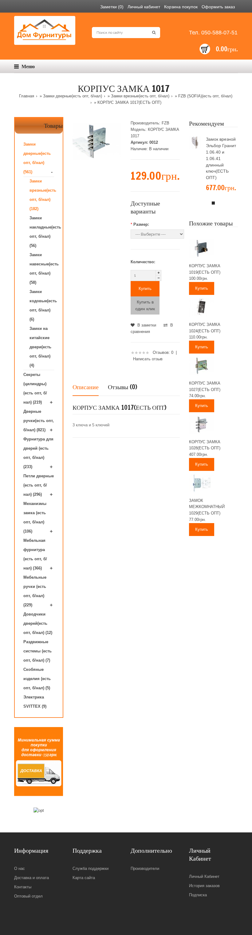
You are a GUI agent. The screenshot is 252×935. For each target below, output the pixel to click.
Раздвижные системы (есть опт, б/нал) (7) (37, 651)
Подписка (198, 895)
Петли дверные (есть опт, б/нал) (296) (38, 485)
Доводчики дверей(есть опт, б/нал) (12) (37, 623)
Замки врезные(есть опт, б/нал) (140, 96)
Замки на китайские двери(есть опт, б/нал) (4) (40, 347)
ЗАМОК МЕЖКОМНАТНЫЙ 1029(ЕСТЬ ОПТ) (207, 507)
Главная (26, 96)
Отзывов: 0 (163, 352)
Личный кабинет (144, 6)
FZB (165, 123)
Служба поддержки (90, 868)
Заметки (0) (112, 6)
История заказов (204, 885)
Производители (145, 868)
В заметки (146, 325)
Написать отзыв (148, 359)
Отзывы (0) (122, 386)
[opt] (38, 811)
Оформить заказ (218, 6)
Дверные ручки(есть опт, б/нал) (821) (38, 420)
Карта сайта (84, 877)
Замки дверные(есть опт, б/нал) (72, 96)
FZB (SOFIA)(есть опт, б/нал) (205, 96)
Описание (86, 386)
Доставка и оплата (31, 877)
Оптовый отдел (28, 896)
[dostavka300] (38, 761)
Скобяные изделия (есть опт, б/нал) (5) (37, 678)
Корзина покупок (181, 6)
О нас (19, 868)
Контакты (22, 887)
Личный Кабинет (204, 876)
